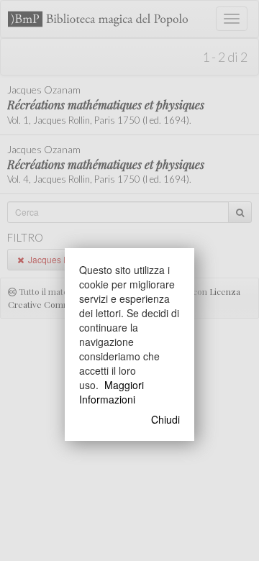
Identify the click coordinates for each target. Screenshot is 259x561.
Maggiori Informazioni (111, 392)
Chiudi (165, 419)
